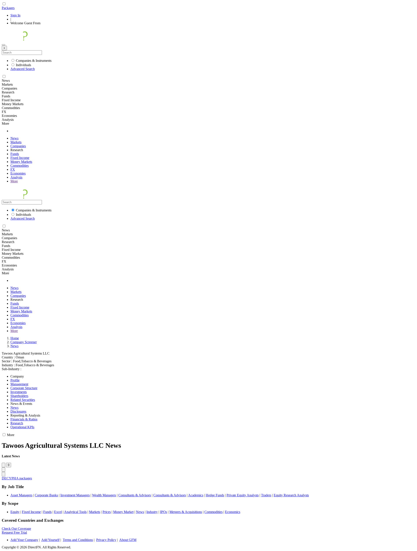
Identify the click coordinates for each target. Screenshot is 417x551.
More (14, 181)
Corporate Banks (46, 495)
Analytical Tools (75, 512)
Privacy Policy (106, 540)
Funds (14, 154)
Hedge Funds (215, 495)
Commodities (19, 165)
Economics (232, 512)
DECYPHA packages (17, 478)
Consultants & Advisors (134, 495)
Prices (107, 512)
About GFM (127, 540)
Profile (15, 380)
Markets (16, 142)
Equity (15, 512)
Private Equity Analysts (243, 495)
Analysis (16, 177)
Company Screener (23, 342)
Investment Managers (75, 495)
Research (16, 423)
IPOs (163, 512)
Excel (58, 512)
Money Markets (21, 162)
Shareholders (19, 396)
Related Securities (22, 400)
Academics (195, 495)
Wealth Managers (104, 495)
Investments (18, 392)
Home (14, 338)
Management (19, 384)
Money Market (123, 512)
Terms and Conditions (78, 540)
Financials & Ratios (23, 419)
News (14, 138)
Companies (18, 146)
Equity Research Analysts (291, 495)
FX (12, 169)
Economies (18, 173)
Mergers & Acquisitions (185, 512)
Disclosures (18, 411)
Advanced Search (22, 69)
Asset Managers (21, 495)
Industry (152, 512)
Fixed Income (19, 158)
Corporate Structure (23, 388)
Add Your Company (24, 540)
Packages (8, 8)
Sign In (15, 15)
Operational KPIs (22, 427)
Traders (266, 495)
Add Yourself (50, 540)
